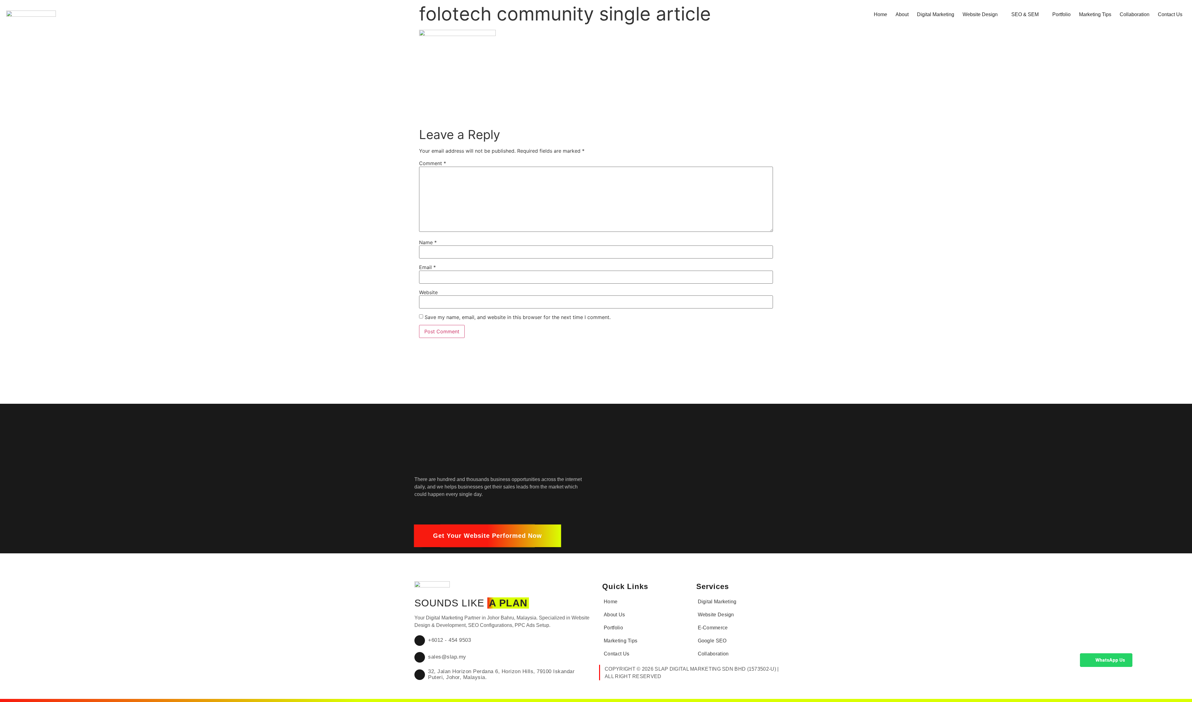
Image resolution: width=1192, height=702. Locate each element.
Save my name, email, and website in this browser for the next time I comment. (518, 317)
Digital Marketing (935, 14)
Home (880, 14)
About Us (614, 614)
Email (427, 267)
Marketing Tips (1095, 14)
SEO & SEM (1025, 14)
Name (428, 242)
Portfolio (1061, 14)
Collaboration (1134, 14)
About (902, 14)
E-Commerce (713, 627)
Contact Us (1170, 14)
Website (428, 292)
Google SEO (712, 640)
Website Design (980, 14)
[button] (487, 535)
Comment (432, 163)
